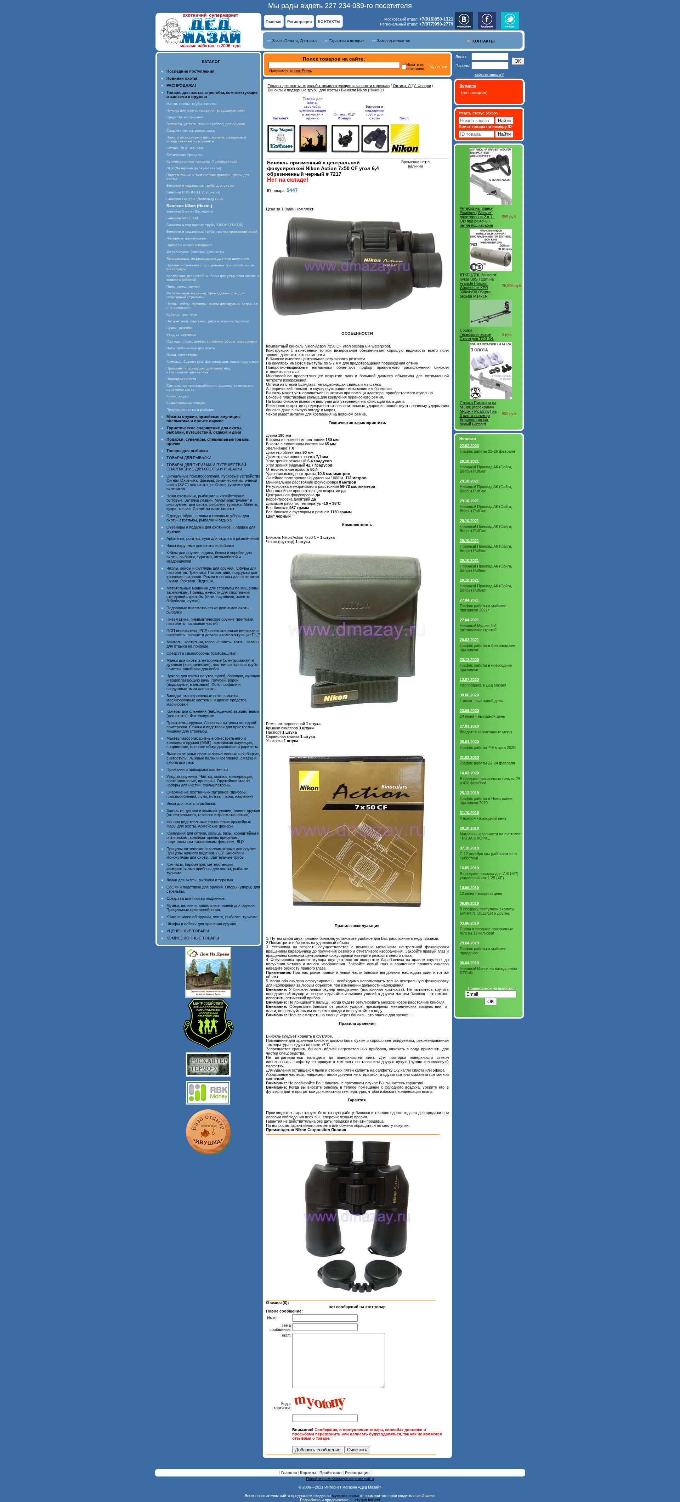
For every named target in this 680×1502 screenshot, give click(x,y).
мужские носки (345, 1495)
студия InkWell (367, 1500)
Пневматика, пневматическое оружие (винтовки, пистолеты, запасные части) (210, 621)
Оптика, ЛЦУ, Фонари (184, 148)
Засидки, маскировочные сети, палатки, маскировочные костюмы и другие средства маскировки (206, 700)
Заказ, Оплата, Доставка (294, 41)
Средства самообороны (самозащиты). (202, 653)
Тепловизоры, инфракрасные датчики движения (207, 258)
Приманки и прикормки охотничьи (197, 769)
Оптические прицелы (184, 155)
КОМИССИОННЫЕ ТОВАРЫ (192, 938)
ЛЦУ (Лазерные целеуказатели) (193, 168)
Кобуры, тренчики (181, 314)
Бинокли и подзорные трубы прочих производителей (211, 231)
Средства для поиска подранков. (196, 898)
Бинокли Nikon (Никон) (361, 90)
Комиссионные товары (185, 403)
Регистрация (299, 21)
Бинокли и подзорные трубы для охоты (200, 185)
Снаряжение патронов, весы (190, 130)
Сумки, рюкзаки (179, 328)
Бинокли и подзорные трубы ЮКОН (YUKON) (204, 225)
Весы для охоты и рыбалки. (191, 803)
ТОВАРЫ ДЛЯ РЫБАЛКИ (188, 458)
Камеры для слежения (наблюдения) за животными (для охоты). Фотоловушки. (212, 713)
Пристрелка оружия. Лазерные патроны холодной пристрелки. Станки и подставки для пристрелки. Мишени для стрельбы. (211, 727)
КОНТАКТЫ (329, 21)
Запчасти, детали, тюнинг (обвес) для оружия (205, 124)
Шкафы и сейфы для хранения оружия (201, 924)
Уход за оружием (181, 335)
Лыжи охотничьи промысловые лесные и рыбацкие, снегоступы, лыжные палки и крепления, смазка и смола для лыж (213, 758)
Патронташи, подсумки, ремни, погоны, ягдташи (207, 321)
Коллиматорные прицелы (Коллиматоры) (201, 161)
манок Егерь (301, 71)
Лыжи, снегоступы (181, 355)
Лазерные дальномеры (186, 238)
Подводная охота (181, 379)
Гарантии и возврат (346, 41)
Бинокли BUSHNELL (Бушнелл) (193, 192)
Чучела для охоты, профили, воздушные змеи (205, 110)
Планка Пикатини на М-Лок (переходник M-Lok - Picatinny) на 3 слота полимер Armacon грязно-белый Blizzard (478, 413)
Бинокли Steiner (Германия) (189, 211)
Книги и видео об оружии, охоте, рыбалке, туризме (211, 917)
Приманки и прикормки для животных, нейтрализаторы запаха (198, 370)
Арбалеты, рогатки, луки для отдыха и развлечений (212, 538)
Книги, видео (177, 396)
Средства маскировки (184, 117)
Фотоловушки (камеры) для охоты (195, 252)
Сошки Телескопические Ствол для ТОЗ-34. (477, 334)
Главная (273, 21)
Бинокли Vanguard (182, 218)
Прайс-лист (331, 1472)
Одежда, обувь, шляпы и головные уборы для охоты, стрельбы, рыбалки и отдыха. (207, 518)
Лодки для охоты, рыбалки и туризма (199, 880)
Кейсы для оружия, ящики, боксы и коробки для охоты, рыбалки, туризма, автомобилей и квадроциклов (209, 556)
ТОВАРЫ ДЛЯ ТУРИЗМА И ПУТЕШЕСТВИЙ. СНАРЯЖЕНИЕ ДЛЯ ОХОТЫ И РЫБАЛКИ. (206, 467)
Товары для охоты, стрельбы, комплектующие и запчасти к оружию (329, 86)
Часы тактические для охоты (190, 348)
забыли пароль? (489, 74)
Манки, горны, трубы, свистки (191, 104)
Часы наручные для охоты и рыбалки (200, 545)
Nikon (404, 118)
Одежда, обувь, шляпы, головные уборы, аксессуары (211, 341)
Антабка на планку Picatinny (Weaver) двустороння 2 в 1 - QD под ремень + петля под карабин (477, 216)
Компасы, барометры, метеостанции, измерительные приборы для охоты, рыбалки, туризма (207, 868)
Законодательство (393, 41)
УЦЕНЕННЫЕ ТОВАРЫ (187, 931)
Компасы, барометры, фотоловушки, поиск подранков (212, 361)
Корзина (308, 1472)
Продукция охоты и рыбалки (190, 410)
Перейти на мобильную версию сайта (340, 1478)
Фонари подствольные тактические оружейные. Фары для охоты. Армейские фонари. (209, 824)
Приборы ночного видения (189, 245)
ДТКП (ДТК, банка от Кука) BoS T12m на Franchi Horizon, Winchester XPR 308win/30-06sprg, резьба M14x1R (478, 285)
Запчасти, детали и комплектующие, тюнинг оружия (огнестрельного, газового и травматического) (213, 812)
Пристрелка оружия (183, 286)
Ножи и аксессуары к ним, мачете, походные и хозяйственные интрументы (206, 139)
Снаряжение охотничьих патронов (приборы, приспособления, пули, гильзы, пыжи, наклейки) (209, 794)
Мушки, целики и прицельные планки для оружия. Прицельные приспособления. (211, 907)
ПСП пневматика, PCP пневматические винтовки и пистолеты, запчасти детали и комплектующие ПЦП (213, 632)
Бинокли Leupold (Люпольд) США (194, 199)
